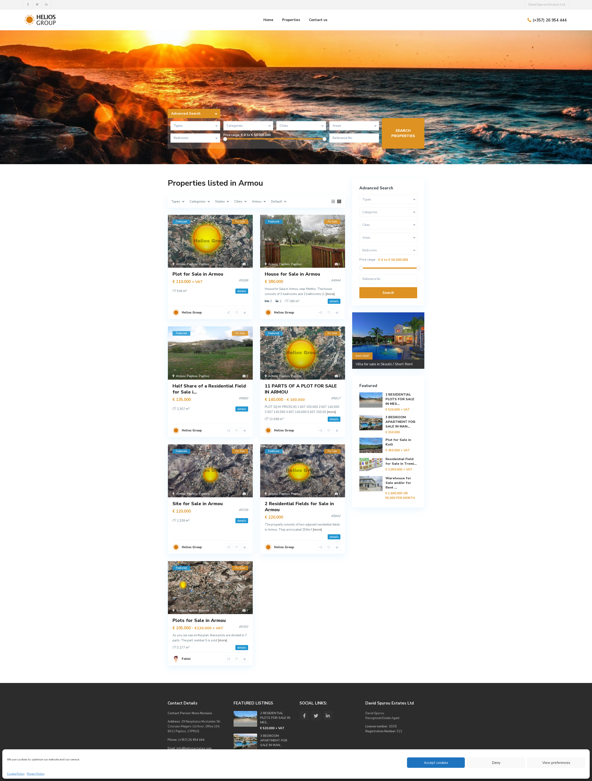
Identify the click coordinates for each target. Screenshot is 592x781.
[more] (330, 294)
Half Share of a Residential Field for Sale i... (209, 389)
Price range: (231, 135)
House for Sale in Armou (292, 274)
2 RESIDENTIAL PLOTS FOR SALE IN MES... (399, 399)
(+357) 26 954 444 (550, 20)
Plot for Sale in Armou (198, 274)
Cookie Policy (16, 773)
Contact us (318, 20)
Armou (180, 264)
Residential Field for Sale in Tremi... (401, 461)
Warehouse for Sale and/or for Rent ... (398, 483)
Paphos (192, 264)
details (241, 291)
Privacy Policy (35, 773)
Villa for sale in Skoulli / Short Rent (384, 364)
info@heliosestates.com (194, 748)
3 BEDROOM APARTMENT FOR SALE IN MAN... (400, 422)
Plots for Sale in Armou (199, 620)
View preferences (556, 762)
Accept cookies (436, 762)
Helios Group (192, 313)
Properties (291, 20)
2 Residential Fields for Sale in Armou (299, 507)
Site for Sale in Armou (198, 504)
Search (388, 292)
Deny (496, 762)
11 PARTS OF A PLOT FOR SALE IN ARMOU (301, 389)
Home (268, 20)
